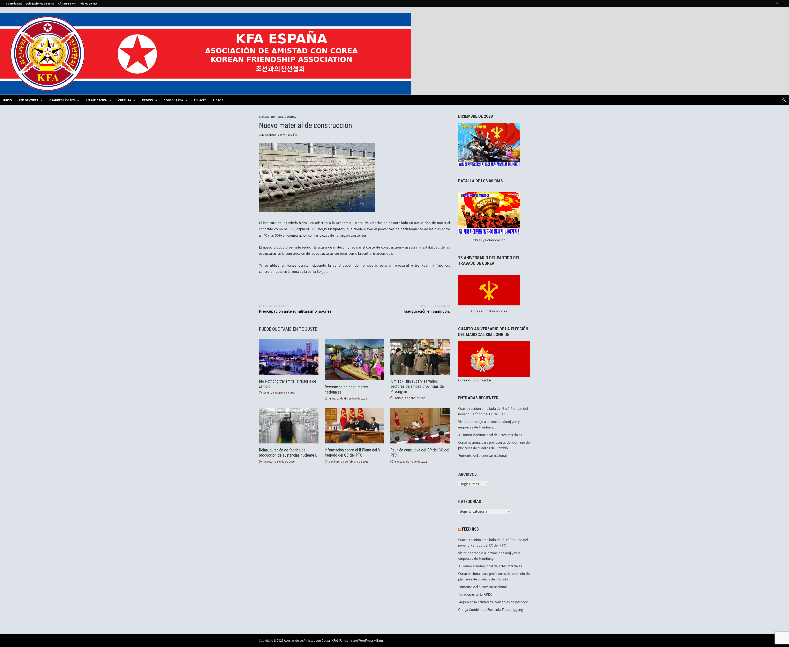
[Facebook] (777, 3)
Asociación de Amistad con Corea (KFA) (311, 640)
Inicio (7, 100)
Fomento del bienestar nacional (482, 455)
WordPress (366, 640)
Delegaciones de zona (40, 3)
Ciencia (264, 117)
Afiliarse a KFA (67, 3)
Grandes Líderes (62, 100)
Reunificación (96, 100)
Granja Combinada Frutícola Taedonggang (490, 609)
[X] (782, 3)
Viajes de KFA (88, 3)
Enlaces (200, 100)
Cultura (124, 100)
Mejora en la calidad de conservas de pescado (493, 602)
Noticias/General (283, 117)
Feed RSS (470, 529)
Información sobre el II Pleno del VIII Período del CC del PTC (354, 453)
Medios (147, 100)
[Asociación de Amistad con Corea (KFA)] (205, 53)
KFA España (290, 134)
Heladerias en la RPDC (475, 594)
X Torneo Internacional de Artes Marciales (490, 434)
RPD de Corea (28, 100)
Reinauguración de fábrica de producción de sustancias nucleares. (288, 453)
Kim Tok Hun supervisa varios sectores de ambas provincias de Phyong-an (417, 386)
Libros (218, 100)
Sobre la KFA (14, 3)
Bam (379, 640)
